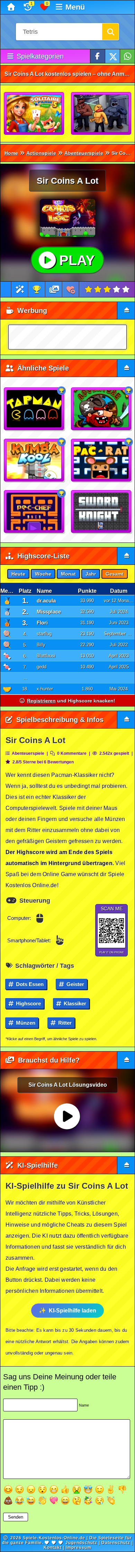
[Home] (12, 7)
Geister (74, 984)
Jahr (91, 574)
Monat (68, 574)
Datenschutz (115, 1542)
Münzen (25, 1023)
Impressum (78, 1547)
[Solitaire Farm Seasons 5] (34, 114)
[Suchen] (110, 31)
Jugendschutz (81, 1542)
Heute (18, 574)
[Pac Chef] (34, 512)
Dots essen (29, 984)
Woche (43, 574)
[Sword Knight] (101, 512)
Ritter (64, 1023)
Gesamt (115, 574)
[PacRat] (101, 460)
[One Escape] (101, 114)
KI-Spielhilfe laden (72, 1310)
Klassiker (74, 1003)
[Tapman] (34, 409)
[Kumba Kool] (34, 460)
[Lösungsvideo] (54, 289)
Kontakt (53, 1547)
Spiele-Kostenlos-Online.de (54, 1537)
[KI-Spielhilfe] (19, 289)
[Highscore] (37, 289)
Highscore (28, 1003)
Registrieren (41, 700)
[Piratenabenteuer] (101, 409)
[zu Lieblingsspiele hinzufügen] (70, 289)
